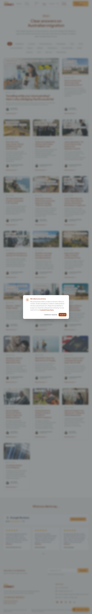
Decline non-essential (50, 314)
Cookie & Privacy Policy (47, 310)
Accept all (62, 314)
